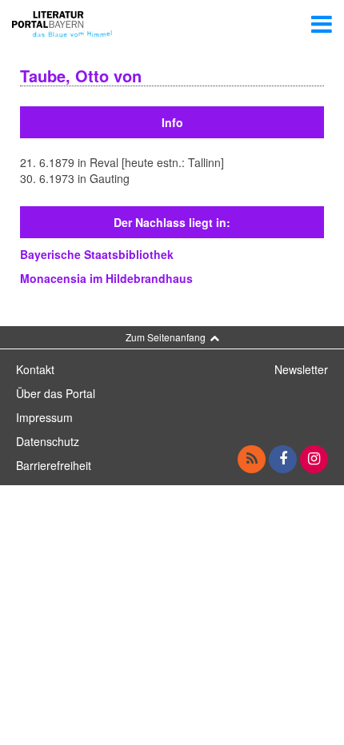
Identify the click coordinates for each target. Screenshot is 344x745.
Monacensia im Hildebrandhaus (106, 278)
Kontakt (35, 369)
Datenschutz (47, 441)
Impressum (44, 417)
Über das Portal (55, 393)
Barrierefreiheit (53, 465)
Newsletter (301, 369)
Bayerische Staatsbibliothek (97, 254)
